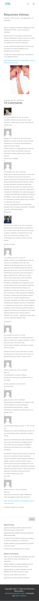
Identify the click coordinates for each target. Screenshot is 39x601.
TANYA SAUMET (9, 564)
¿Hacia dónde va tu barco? (18, 575)
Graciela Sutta (8, 225)
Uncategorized (25, 18)
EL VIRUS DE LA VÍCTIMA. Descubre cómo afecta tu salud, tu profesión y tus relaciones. (19, 559)
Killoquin (7, 117)
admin (8, 18)
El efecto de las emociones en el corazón (17, 549)
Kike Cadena (21, 595)
